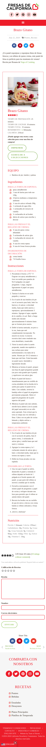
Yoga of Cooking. (28, 62)
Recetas (34, 38)
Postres (27, 38)
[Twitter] (17, 14)
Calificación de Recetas (11, 567)
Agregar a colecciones (19, 156)
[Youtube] (34, 14)
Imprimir (17, 148)
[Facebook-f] (11, 14)
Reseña (4, 577)
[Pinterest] (23, 14)
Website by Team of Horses (30, 733)
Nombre (4, 603)
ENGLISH (10, 744)
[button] (23, 22)
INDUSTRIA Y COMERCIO (28, 731)
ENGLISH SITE (10, 733)
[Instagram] (28, 14)
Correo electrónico (9, 613)
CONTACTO (9, 731)
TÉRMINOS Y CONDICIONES (14, 728)
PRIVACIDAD (35, 728)
